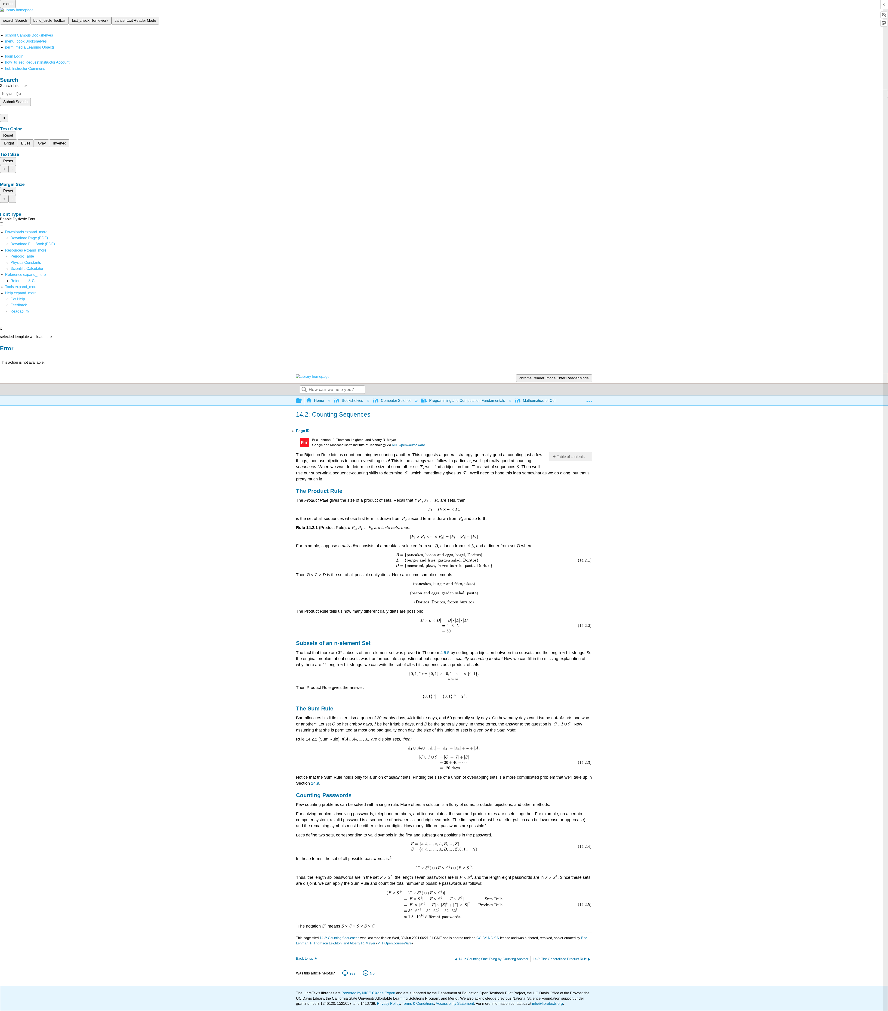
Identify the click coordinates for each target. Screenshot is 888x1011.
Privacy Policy (388, 1003)
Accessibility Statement (455, 1003)
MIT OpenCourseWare (408, 445)
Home (319, 401)
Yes (352, 973)
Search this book (14, 86)
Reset (8, 135)
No (372, 973)
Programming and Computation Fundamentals (467, 401)
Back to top (304, 958)
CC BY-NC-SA (488, 938)
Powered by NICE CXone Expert (369, 993)
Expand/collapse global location (589, 399)
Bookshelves (352, 401)
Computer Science (396, 401)
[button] (18, 305)
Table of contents (571, 457)
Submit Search (15, 102)
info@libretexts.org (547, 1003)
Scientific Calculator (26, 268)
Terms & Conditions (418, 1003)
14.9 (315, 783)
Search (304, 390)
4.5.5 (445, 652)
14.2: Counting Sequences (339, 938)
